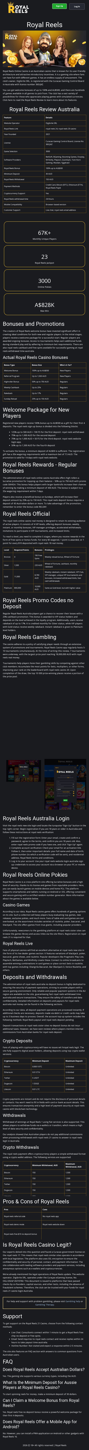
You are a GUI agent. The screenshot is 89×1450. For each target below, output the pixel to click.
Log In (77, 6)
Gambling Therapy (44, 1304)
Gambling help (72, 1301)
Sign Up (59, 6)
